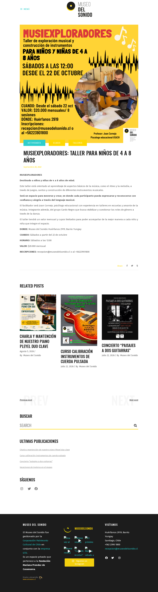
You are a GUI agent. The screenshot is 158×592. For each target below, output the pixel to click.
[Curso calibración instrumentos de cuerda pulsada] (79, 320)
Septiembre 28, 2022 (32, 167)
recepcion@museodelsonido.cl (121, 548)
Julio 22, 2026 (67, 366)
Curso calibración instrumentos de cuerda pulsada (77, 356)
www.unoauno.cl (29, 579)
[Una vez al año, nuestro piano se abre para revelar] (68, 540)
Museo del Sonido (32, 355)
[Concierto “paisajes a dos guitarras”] (120, 317)
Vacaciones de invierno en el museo (36, 467)
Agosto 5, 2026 (27, 351)
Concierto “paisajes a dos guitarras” (118, 347)
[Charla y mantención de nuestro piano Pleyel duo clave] (38, 312)
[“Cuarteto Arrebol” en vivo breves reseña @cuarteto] (79, 551)
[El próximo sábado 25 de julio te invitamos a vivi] (89, 540)
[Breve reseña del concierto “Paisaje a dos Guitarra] (79, 540)
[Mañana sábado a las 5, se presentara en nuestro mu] (89, 551)
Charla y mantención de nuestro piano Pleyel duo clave (38, 341)
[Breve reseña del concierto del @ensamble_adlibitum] (68, 551)
